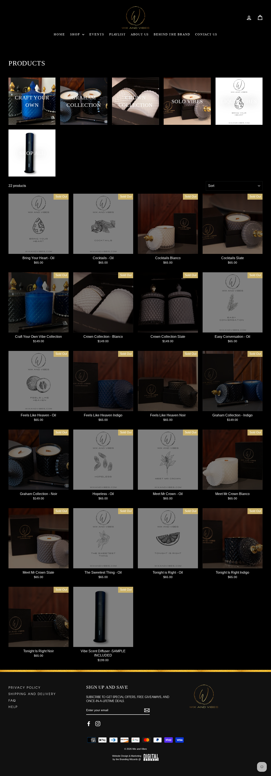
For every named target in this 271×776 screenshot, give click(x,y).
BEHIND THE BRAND (172, 34)
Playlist (117, 34)
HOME (59, 34)
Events (96, 34)
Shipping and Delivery (32, 694)
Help (13, 707)
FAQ (12, 700)
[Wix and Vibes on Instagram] (97, 723)
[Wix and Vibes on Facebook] (88, 723)
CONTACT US (206, 34)
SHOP (75, 34)
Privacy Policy (24, 687)
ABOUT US (140, 34)
